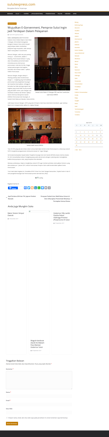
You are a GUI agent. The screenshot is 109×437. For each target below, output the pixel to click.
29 (100, 142)
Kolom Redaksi (79, 50)
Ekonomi (77, 28)
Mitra (76, 67)
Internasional (78, 39)
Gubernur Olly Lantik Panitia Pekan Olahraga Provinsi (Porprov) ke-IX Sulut (61, 216)
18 (84, 138)
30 (76, 145)
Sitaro (76, 103)
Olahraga (77, 75)
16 (76, 138)
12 (88, 135)
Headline (77, 30)
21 (96, 138)
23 (76, 142)
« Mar (76, 150)
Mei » (80, 150)
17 (80, 138)
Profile (76, 95)
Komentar (10, 369)
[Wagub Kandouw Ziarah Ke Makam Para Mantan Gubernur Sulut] (39, 212)
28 (96, 142)
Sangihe (77, 100)
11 (84, 135)
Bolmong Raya (79, 25)
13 (92, 135)
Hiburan (67, 13)
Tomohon (77, 112)
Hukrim (26, 13)
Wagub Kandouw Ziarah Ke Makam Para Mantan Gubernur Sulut (37, 343)
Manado (77, 56)
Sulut (17, 13)
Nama (8, 392)
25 (84, 142)
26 (88, 142)
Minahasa (77, 58)
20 (92, 138)
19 (88, 138)
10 (80, 135)
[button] (20, 13)
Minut (76, 64)
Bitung (76, 22)
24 (80, 142)
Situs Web (9, 409)
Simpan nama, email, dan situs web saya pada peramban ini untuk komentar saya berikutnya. (38, 418)
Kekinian (77, 44)
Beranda (10, 13)
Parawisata (78, 81)
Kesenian (77, 47)
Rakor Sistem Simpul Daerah (16, 214)
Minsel (76, 61)
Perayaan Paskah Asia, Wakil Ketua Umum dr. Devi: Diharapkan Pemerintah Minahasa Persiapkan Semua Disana (55, 198)
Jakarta (77, 42)
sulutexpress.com (21, 4)
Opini (74, 13)
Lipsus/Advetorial (37, 13)
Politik (60, 13)
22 (100, 138)
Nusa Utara (78, 72)
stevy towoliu (20, 34)
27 (92, 142)
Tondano (77, 115)
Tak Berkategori (12, 23)
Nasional (77, 70)
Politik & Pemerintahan (81, 92)
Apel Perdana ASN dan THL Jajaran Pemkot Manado (22, 197)
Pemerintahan (50, 13)
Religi (76, 98)
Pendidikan (78, 86)
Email (8, 400)
